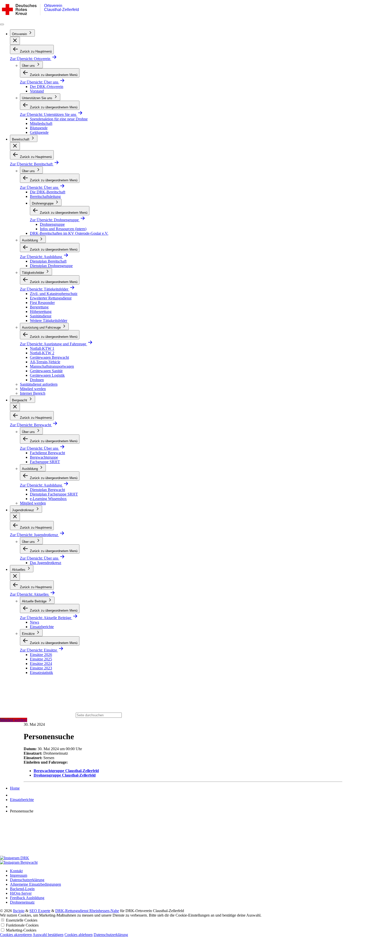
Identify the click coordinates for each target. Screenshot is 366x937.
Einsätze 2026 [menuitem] (41, 654)
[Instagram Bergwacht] (183, 862)
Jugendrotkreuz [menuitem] (23, 510)
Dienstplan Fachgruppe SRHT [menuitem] (54, 494)
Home (15, 788)
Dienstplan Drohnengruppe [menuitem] (51, 266)
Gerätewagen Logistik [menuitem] (47, 375)
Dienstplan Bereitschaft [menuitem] (48, 261)
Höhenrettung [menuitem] (41, 311)
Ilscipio (18, 911)
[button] (15, 41)
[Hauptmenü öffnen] (2, 24)
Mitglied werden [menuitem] (33, 389)
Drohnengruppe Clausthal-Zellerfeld (65, 775)
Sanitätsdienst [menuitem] (40, 316)
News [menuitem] (34, 622)
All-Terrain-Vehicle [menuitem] (45, 362)
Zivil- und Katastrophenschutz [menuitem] (53, 293)
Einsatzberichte (22, 799)
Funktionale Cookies (22, 925)
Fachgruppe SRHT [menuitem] (45, 462)
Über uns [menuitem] (29, 66)
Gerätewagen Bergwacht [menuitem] (49, 357)
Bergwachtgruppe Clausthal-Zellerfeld (66, 771)
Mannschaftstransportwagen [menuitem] (52, 366)
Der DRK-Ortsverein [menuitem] (46, 86)
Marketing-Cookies (21, 930)
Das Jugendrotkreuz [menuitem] (45, 563)
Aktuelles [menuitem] (19, 570)
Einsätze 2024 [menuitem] (41, 663)
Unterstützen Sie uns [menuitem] (37, 98)
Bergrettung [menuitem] (39, 307)
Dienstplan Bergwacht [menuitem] (47, 490)
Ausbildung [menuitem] (30, 240)
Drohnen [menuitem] (37, 380)
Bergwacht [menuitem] (20, 400)
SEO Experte (39, 911)
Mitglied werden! (13, 720)
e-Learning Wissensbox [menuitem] (48, 499)
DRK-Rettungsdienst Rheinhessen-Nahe (87, 911)
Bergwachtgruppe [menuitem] (44, 457)
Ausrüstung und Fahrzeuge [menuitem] (42, 327)
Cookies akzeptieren (16, 935)
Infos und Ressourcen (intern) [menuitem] (63, 229)
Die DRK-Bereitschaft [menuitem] (47, 192)
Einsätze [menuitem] (29, 634)
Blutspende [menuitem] (39, 128)
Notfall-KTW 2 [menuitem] (42, 353)
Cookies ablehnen (78, 935)
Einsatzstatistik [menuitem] (41, 672)
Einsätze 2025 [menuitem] (41, 659)
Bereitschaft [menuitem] (21, 139)
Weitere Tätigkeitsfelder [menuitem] (48, 320)
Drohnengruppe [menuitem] (43, 203)
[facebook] (183, 836)
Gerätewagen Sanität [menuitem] (46, 371)
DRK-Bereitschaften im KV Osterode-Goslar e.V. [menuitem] (69, 233)
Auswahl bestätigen (48, 935)
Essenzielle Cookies (21, 920)
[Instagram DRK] (183, 858)
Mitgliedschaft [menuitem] (41, 123)
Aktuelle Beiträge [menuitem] (35, 601)
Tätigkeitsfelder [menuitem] (33, 273)
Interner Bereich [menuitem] (32, 393)
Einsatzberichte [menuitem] (42, 627)
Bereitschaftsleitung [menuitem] (45, 196)
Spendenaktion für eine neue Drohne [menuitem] (59, 119)
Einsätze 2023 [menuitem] (41, 668)
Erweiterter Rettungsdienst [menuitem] (50, 298)
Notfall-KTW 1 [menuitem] (42, 348)
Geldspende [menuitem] (39, 132)
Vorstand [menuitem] (37, 91)
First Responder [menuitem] (42, 302)
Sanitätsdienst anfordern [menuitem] (39, 384)
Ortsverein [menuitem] (20, 34)
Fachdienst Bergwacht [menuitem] (47, 453)
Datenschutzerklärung (111, 935)
